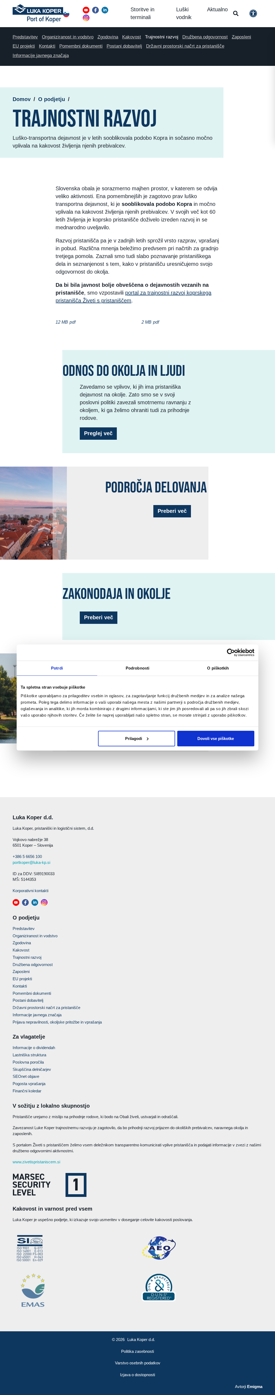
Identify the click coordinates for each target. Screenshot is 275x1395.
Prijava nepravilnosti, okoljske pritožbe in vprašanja (57, 1022)
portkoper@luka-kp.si (31, 862)
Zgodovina (107, 37)
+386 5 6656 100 (27, 856)
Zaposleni (241, 37)
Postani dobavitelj (124, 46)
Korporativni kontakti (30, 890)
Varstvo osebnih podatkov (137, 1363)
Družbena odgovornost (205, 37)
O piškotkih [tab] (218, 668)
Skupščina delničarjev (32, 1069)
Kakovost (131, 37)
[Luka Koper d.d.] (38, 13)
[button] (86, 10)
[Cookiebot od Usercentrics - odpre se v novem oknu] (230, 653)
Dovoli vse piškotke (215, 738)
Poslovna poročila (28, 1062)
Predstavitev (25, 37)
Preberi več (172, 511)
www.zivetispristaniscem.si (36, 1162)
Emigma (254, 1386)
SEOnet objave (26, 1076)
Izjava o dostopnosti (137, 1374)
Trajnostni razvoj (161, 37)
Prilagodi (133, 738)
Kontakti (47, 46)
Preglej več (98, 433)
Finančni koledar (27, 1091)
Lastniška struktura (29, 1055)
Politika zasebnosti (137, 1351)
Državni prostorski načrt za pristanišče (185, 46)
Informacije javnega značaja (41, 55)
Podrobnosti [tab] (137, 668)
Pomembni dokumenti (81, 46)
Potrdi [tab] (57, 668)
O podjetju (51, 99)
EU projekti (24, 46)
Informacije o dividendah (34, 1047)
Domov (22, 99)
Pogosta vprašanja (29, 1083)
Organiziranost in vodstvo (67, 37)
